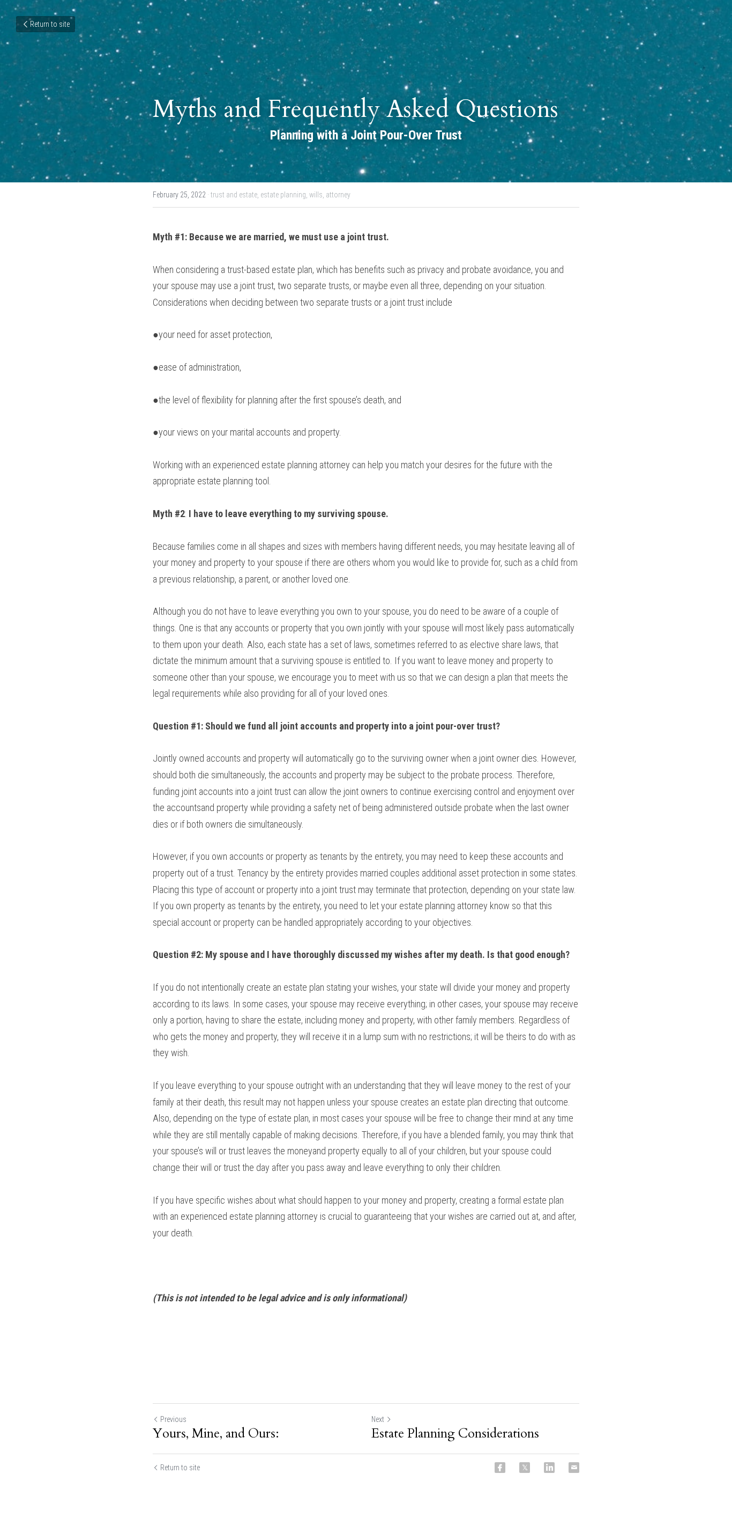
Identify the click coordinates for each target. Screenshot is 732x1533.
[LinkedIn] (549, 1467)
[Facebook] (500, 1467)
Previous (173, 1419)
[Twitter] (524, 1467)
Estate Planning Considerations (455, 1434)
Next (377, 1419)
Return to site (50, 24)
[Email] (574, 1467)
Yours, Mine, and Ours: (216, 1434)
